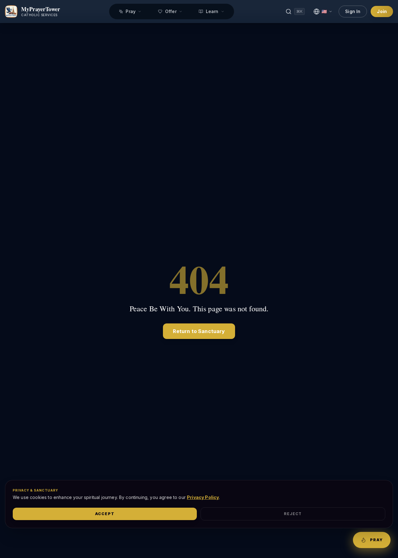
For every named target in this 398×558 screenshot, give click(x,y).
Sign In (352, 11)
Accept (104, 513)
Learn (212, 11)
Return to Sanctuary (199, 331)
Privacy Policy (203, 497)
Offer (170, 11)
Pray (131, 11)
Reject (293, 513)
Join (382, 11)
